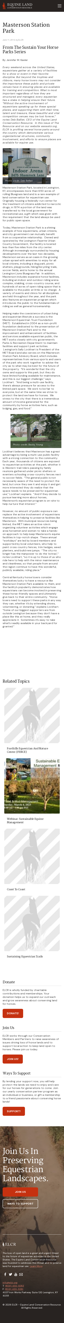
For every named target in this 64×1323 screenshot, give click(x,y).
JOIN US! (13, 1059)
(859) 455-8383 (14, 1285)
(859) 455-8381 (14, 1289)
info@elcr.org (10, 1282)
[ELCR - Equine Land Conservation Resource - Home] (17, 6)
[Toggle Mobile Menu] (59, 5)
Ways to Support (20, 1203)
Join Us (20, 1192)
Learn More (36, 1266)
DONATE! (13, 1013)
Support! (14, 1111)
